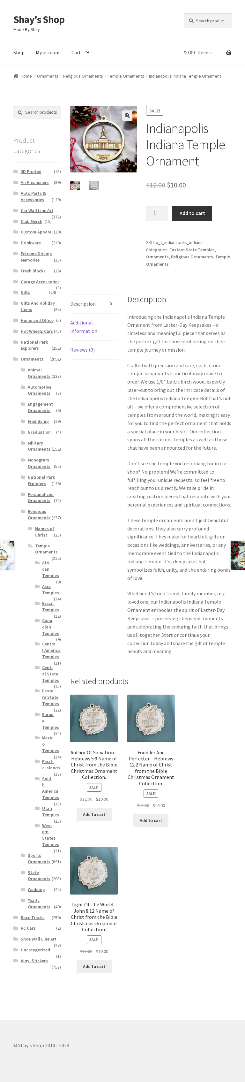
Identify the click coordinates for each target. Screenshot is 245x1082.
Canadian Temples (50, 627)
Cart (76, 52)
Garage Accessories (40, 282)
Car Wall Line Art (37, 210)
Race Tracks (33, 917)
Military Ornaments (39, 446)
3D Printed (31, 171)
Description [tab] (83, 304)
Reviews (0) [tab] (82, 350)
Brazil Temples (50, 606)
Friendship (38, 421)
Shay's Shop (38, 19)
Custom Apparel (37, 232)
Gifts (25, 292)
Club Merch (31, 221)
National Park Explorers (34, 345)
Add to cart (192, 213)
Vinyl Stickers (34, 961)
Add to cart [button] (94, 814)
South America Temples (50, 788)
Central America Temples (51, 650)
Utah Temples (50, 811)
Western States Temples (50, 835)
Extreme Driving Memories (36, 257)
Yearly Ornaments (39, 903)
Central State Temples (50, 674)
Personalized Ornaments (41, 497)
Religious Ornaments (83, 76)
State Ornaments (39, 876)
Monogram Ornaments (39, 463)
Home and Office (37, 320)
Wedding (36, 889)
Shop (19, 52)
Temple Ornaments (126, 76)
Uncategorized (35, 950)
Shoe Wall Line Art (38, 939)
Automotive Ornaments (39, 390)
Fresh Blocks (33, 271)
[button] (127, 115)
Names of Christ (44, 532)
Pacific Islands (51, 764)
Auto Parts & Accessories (33, 196)
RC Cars (28, 928)
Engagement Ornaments (40, 407)
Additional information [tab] (83, 326)
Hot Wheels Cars (37, 331)
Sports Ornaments (39, 858)
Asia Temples (50, 589)
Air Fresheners (35, 182)
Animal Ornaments (39, 373)
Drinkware (31, 243)
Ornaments (47, 76)
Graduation (39, 432)
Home (26, 76)
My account (48, 52)
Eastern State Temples (192, 250)
